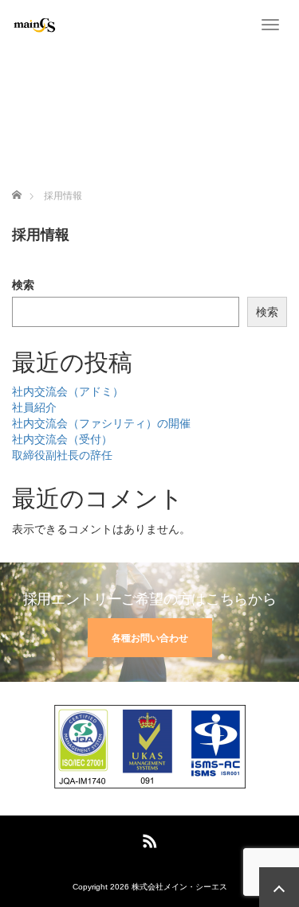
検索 (23, 284)
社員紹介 (34, 407)
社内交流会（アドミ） (68, 391)
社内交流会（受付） (62, 439)
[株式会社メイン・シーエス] (34, 24)
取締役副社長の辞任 (62, 455)
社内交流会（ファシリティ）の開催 (101, 423)
